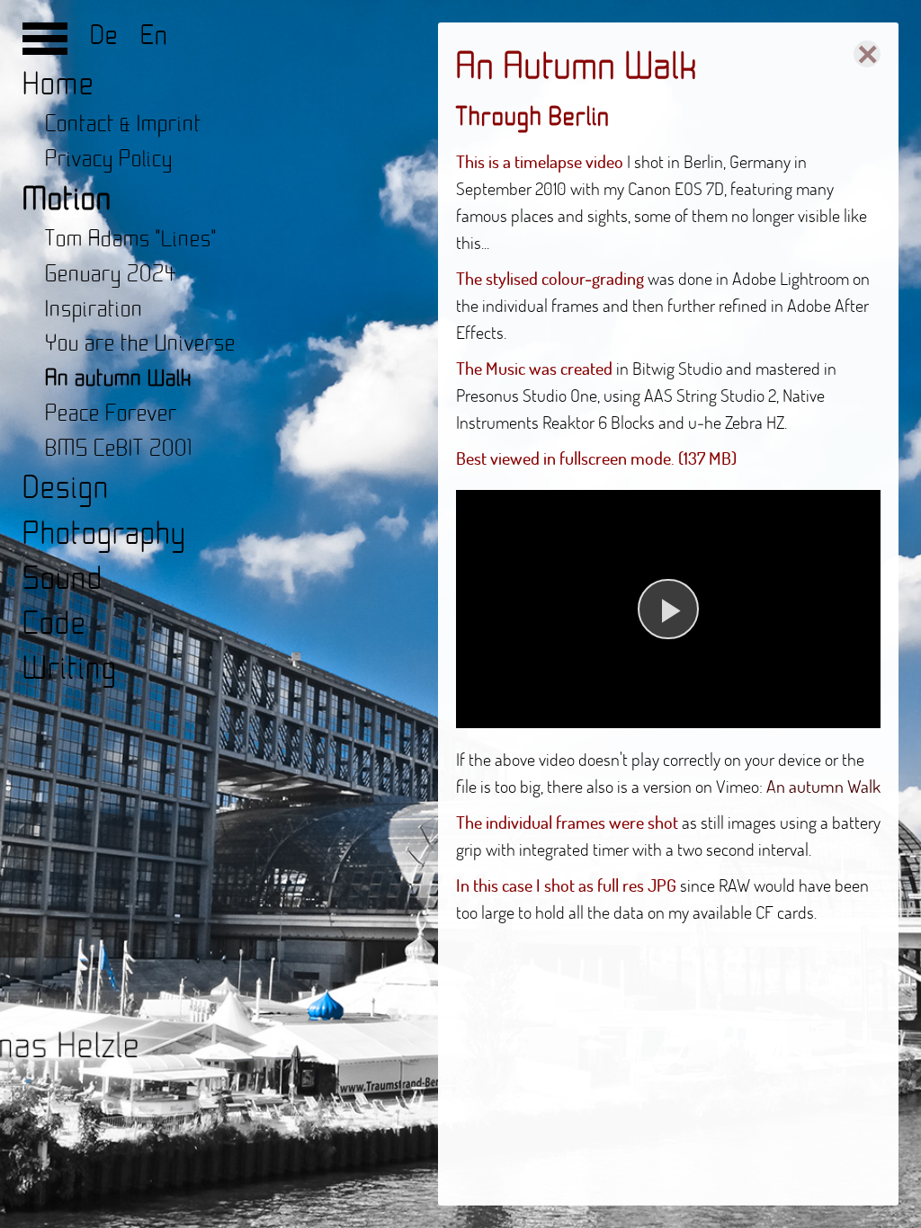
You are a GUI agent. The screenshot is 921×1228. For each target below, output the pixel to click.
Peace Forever (111, 414)
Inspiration (94, 309)
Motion (67, 200)
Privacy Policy (109, 159)
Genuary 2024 (110, 274)
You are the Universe (140, 344)
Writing (69, 669)
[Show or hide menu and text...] (44, 44)
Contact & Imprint (123, 124)
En (147, 35)
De (108, 35)
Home (58, 85)
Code (54, 624)
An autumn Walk (118, 379)
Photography (104, 534)
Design (66, 488)
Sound (62, 579)
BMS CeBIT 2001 (118, 449)
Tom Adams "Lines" (131, 239)
